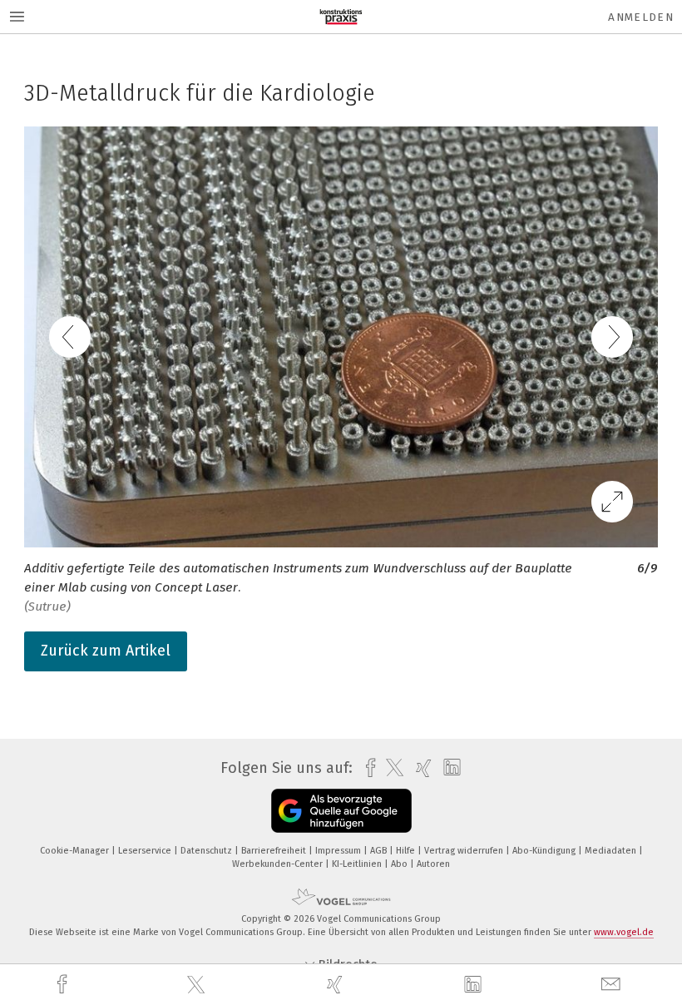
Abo (400, 864)
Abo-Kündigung (545, 850)
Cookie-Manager (75, 850)
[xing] (336, 984)
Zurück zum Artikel (105, 650)
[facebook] (64, 985)
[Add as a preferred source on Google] (341, 811)
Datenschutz (207, 850)
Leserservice (146, 850)
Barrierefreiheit (275, 850)
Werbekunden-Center (278, 864)
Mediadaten (612, 850)
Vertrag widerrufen (465, 850)
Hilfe (407, 850)
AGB (379, 850)
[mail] (613, 985)
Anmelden (641, 17)
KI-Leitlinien (358, 864)
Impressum (339, 850)
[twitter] (198, 985)
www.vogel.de (624, 932)
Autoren (433, 864)
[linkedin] (474, 985)
